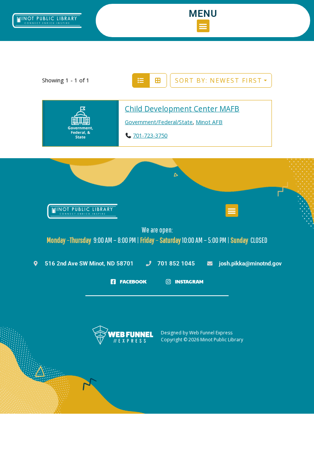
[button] (203, 26)
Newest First (218, 80)
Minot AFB (209, 122)
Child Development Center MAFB (182, 108)
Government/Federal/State (159, 122)
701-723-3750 (150, 135)
